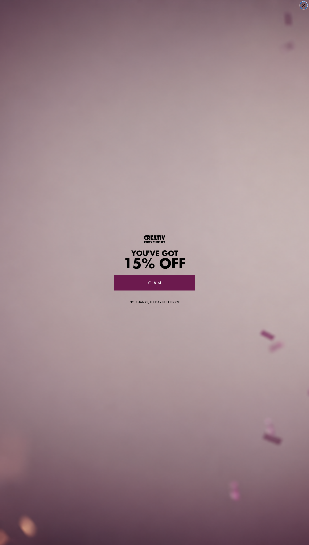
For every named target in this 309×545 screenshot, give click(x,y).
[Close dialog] (303, 5)
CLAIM (154, 283)
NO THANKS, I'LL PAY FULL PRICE (154, 302)
